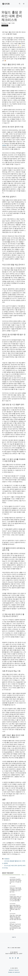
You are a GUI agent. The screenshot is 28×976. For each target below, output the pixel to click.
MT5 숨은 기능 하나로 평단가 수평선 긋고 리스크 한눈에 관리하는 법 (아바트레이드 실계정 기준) (15, 926)
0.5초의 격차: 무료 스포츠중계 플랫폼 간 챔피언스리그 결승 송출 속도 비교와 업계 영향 (15, 898)
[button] (20, 3)
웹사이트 (6, 4)
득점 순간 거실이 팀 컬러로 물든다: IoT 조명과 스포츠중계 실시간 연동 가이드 (15, 890)
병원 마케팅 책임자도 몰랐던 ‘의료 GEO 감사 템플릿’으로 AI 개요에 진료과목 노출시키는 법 (15, 908)
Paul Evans (4, 23)
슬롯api (4, 145)
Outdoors (4, 25)
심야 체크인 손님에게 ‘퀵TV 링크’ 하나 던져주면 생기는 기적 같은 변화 (15, 881)
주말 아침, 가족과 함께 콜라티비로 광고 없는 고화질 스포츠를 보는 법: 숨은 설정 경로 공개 (15, 917)
